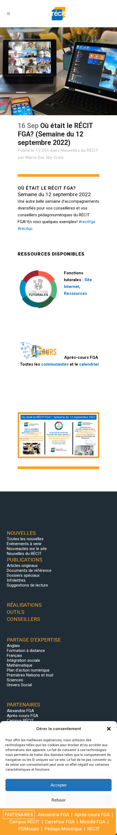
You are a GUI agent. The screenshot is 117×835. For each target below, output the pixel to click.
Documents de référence (29, 570)
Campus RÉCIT (20, 720)
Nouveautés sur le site (27, 548)
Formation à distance (26, 650)
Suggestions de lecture (27, 585)
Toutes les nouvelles (25, 538)
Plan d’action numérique (28, 670)
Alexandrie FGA (20, 710)
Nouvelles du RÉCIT (79, 150)
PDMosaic (29, 828)
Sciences (15, 680)
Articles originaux (22, 565)
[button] (109, 728)
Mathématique (19, 665)
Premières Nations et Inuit (30, 675)
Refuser (58, 800)
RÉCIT (93, 828)
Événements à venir (24, 543)
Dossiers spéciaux (23, 575)
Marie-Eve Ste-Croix (44, 157)
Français (14, 655)
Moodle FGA (92, 821)
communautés (55, 364)
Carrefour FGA (60, 821)
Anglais (13, 645)
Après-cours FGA (22, 715)
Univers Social (19, 684)
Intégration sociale (23, 660)
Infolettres (16, 580)
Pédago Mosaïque (63, 828)
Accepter (59, 785)
